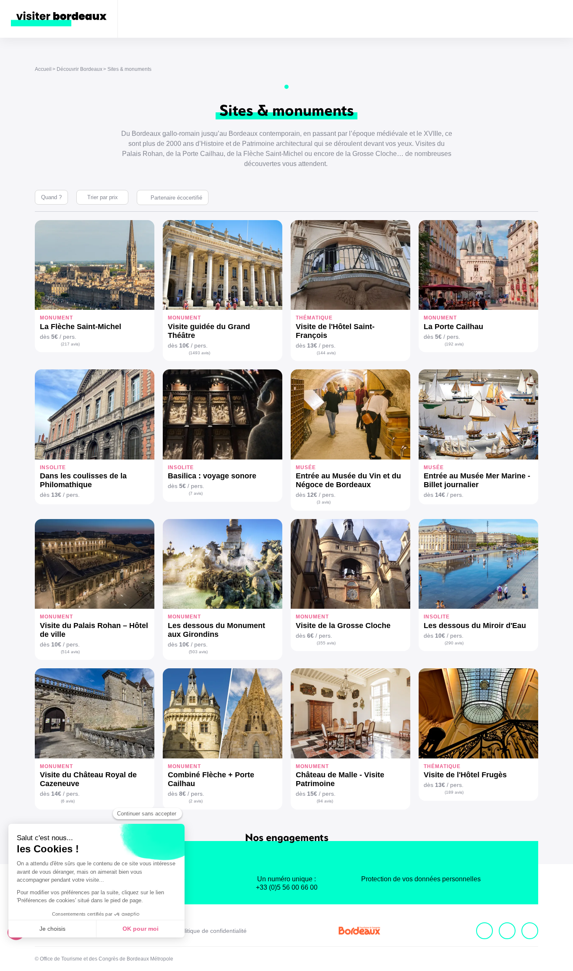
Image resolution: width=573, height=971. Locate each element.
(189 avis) (454, 792)
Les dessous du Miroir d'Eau (475, 625)
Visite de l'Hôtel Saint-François (335, 331)
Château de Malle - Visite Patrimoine (340, 779)
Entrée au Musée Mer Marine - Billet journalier (477, 480)
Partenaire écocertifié (176, 198)
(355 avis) (326, 643)
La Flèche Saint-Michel (80, 326)
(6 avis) (68, 801)
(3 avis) (324, 502)
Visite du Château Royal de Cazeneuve (88, 779)
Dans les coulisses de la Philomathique (83, 480)
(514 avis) (70, 651)
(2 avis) (196, 801)
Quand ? (51, 197)
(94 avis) (325, 801)
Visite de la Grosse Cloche (343, 625)
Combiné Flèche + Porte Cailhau (211, 779)
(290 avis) (454, 643)
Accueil (43, 69)
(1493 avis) (199, 352)
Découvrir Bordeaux (79, 69)
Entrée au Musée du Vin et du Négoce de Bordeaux (348, 480)
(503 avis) (198, 651)
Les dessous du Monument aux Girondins (216, 630)
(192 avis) (454, 344)
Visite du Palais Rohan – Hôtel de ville (94, 630)
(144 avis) (326, 352)
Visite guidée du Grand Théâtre (209, 331)
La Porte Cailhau (453, 326)
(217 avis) (70, 344)
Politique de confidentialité (212, 930)
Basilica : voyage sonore (212, 476)
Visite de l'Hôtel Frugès (465, 775)
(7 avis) (196, 493)
